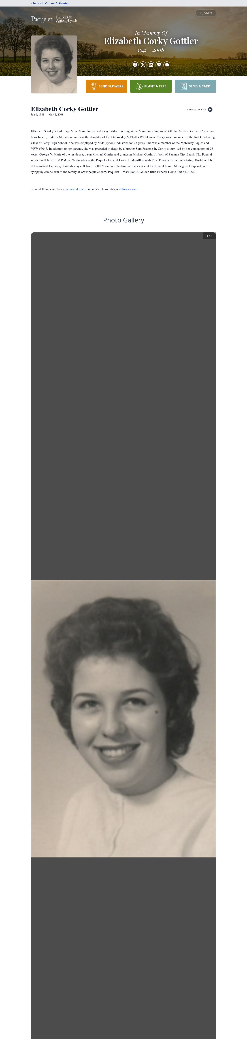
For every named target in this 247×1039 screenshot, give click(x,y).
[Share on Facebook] (135, 65)
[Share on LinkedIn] (151, 65)
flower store (129, 189)
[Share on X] (143, 65)
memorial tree (74, 189)
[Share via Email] (159, 65)
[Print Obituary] (167, 65)
